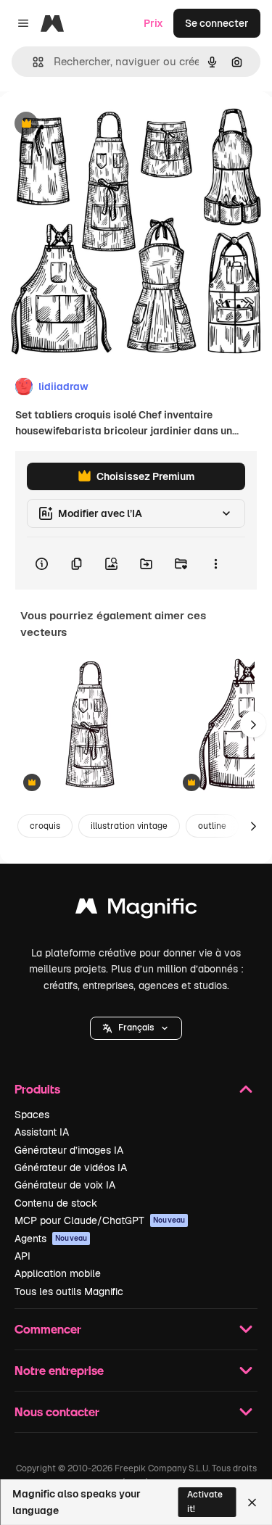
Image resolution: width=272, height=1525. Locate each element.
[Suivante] (253, 724)
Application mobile (58, 1273)
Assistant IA (42, 1131)
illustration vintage (129, 826)
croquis (45, 826)
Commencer (48, 1328)
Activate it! (205, 1501)
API (22, 1255)
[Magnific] (136, 909)
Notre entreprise (59, 1370)
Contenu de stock (56, 1203)
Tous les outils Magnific (69, 1291)
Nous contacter (57, 1411)
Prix (153, 23)
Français (136, 1027)
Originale (96, 124)
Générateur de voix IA (65, 1184)
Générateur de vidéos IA (71, 1167)
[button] (136, 1028)
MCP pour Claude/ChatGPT (100, 1220)
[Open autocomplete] (32, 62)
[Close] (252, 1502)
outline (212, 826)
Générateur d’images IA (69, 1150)
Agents (51, 1238)
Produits (37, 1088)
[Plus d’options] (215, 563)
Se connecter (217, 23)
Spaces (32, 1114)
